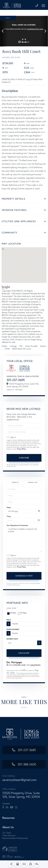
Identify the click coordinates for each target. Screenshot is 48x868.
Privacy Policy (21, 449)
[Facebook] (3, 807)
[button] (4, 31)
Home (4, 346)
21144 (7, 348)
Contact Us (10, 390)
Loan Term (11, 608)
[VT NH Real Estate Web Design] (24, 849)
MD (20, 346)
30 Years (13, 613)
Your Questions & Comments (17, 525)
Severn (43, 346)
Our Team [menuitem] (6, 832)
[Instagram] (16, 807)
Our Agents (19, 390)
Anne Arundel (31, 346)
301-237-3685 (16, 380)
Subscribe (24, 458)
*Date (9, 507)
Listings (13, 346)
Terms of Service (13, 585)
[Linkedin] (7, 807)
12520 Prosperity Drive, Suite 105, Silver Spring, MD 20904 (21, 795)
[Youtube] (11, 807)
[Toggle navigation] (43, 5)
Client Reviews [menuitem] (8, 835)
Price (9, 620)
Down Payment (13, 629)
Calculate (24, 653)
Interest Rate (12, 639)
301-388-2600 (26, 764)
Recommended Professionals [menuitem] (15, 838)
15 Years (24, 613)
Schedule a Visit (32, 482)
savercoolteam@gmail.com (19, 780)
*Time (9, 516)
